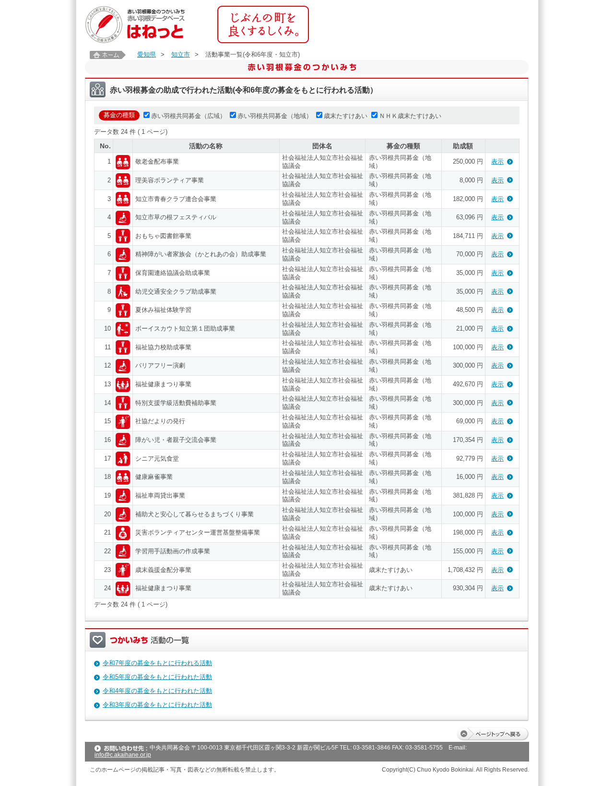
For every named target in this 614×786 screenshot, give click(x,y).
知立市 (180, 54)
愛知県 (146, 54)
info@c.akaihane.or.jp (122, 754)
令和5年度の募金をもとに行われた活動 (157, 676)
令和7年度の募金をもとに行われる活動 (157, 663)
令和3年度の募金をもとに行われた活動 (157, 704)
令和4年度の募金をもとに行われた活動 (157, 690)
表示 (497, 161)
